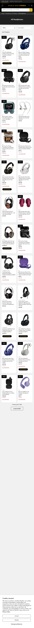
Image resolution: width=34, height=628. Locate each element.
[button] (2, 5)
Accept (17, 616)
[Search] (30, 10)
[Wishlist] (29, 5)
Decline (17, 620)
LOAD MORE (17, 408)
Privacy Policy (6, 611)
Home (3, 13)
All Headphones (22, 13)
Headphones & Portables (11, 13)
